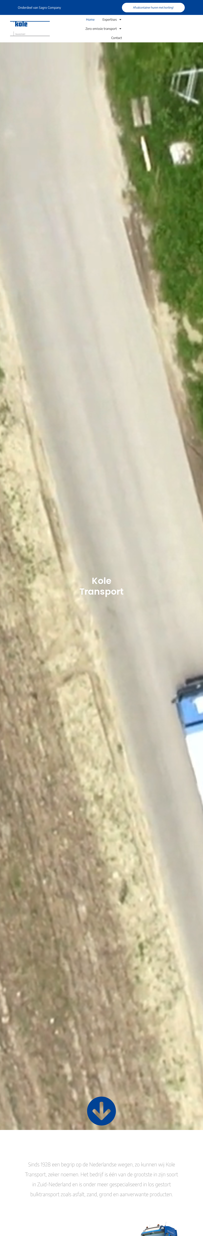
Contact (116, 38)
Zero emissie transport (101, 29)
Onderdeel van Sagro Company (39, 8)
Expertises (109, 19)
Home (90, 19)
